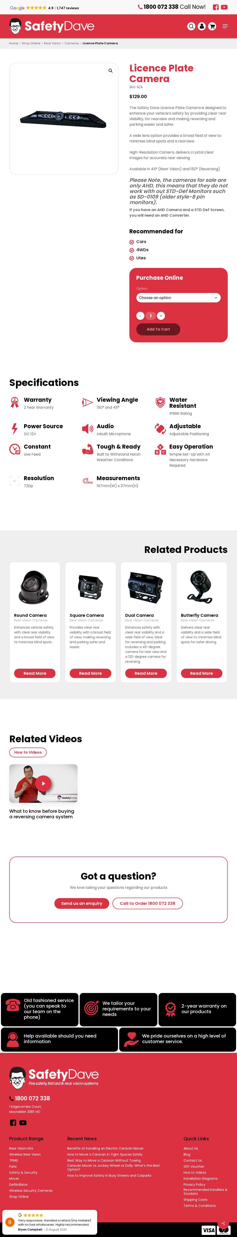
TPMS (13, 1161)
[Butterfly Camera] (201, 587)
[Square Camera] (90, 587)
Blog (187, 1155)
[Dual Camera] (146, 587)
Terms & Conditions (200, 1206)
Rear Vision (52, 43)
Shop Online (31, 43)
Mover (14, 1179)
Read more (35, 673)
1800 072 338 (228, 17)
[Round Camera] (35, 587)
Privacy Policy (194, 1185)
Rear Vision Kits (21, 1148)
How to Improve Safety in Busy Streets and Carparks (109, 1176)
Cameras (72, 43)
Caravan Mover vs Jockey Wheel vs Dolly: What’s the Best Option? (113, 1168)
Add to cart (158, 329)
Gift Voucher (194, 1167)
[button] (225, 26)
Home (13, 43)
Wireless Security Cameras (31, 1191)
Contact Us (193, 1161)
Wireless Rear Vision (25, 1155)
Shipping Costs (195, 1200)
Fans (13, 1167)
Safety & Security (23, 1173)
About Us (191, 1148)
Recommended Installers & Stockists (206, 1192)
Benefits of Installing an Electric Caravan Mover (105, 1148)
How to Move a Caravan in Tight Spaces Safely (105, 1155)
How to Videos (195, 1173)
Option (141, 288)
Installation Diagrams (201, 1179)
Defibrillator (18, 1185)
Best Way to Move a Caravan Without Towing (104, 1161)
